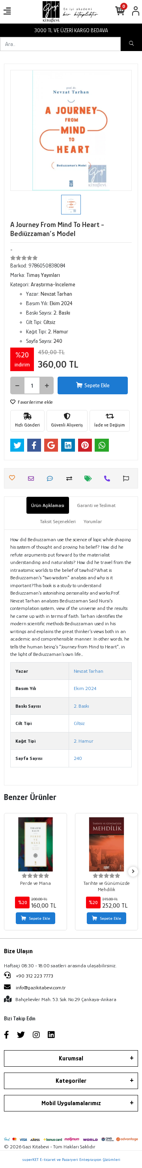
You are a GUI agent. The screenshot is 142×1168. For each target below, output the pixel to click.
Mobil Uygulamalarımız (71, 1103)
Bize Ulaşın (18, 951)
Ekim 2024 (85, 688)
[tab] (47, 505)
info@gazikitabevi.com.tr (41, 987)
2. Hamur (83, 741)
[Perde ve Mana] (35, 844)
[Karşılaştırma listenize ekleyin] (71, 478)
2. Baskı (81, 706)
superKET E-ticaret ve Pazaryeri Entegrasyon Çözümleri (71, 1159)
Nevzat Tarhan (88, 671)
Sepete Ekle (97, 385)
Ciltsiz (79, 723)
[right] (133, 871)
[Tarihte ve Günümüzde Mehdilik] (106, 844)
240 (78, 758)
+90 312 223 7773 (34, 976)
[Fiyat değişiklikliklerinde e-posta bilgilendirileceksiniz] (90, 478)
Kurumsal (71, 1058)
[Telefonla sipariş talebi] (109, 478)
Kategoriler (71, 1080)
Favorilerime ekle (35, 402)
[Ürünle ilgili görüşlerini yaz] (52, 478)
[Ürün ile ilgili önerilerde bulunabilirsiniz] (128, 478)
